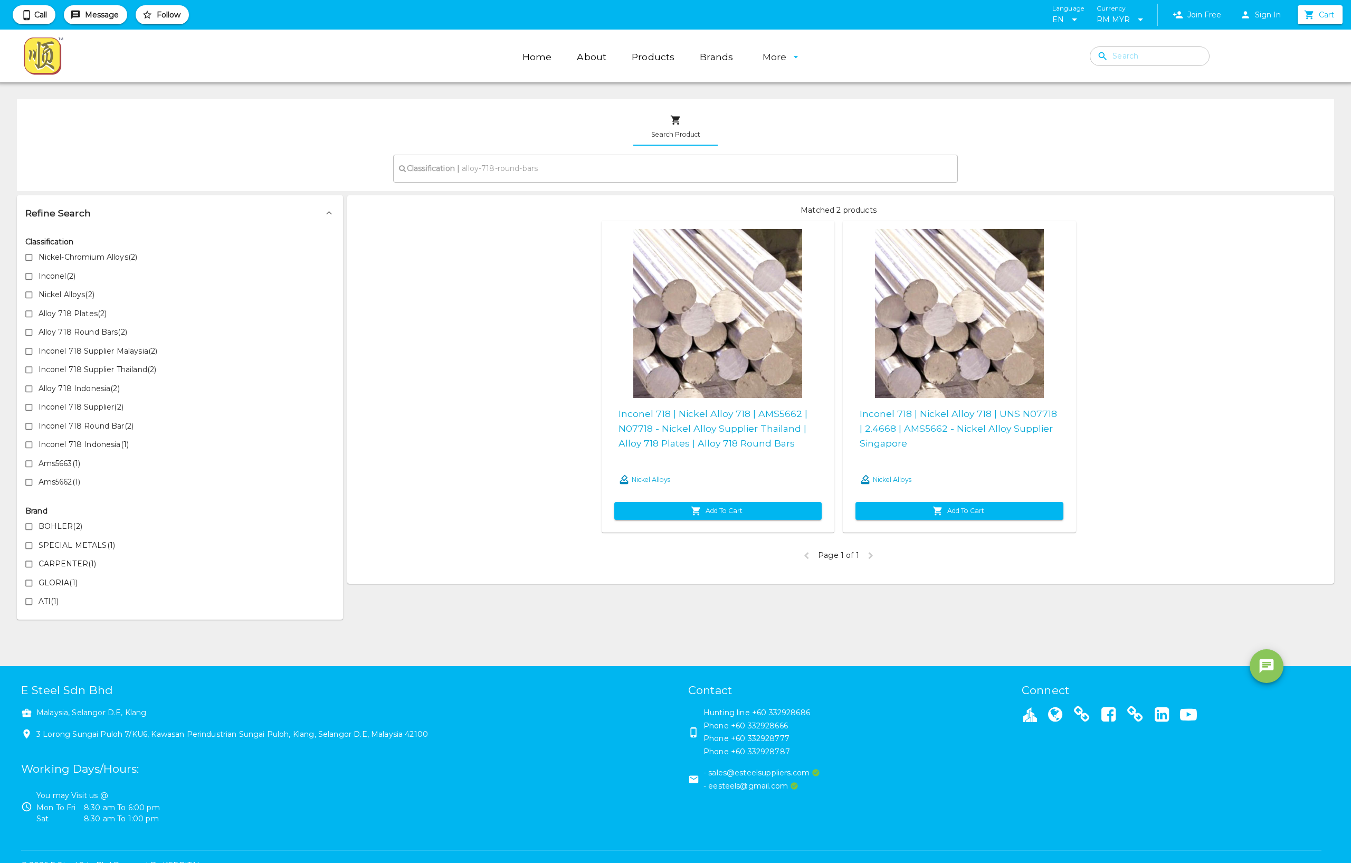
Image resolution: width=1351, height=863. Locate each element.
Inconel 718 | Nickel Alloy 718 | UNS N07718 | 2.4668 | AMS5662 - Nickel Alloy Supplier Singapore (958, 428)
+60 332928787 (760, 751)
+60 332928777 (760, 738)
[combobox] (675, 168)
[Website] (1055, 715)
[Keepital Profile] (1030, 714)
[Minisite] (1082, 715)
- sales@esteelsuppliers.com (756, 772)
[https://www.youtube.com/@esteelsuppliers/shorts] (1188, 715)
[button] (180, 213)
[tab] (675, 127)
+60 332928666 (759, 726)
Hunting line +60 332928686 (756, 712)
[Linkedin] (1162, 715)
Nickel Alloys (651, 479)
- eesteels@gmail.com (745, 786)
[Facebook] (1108, 715)
